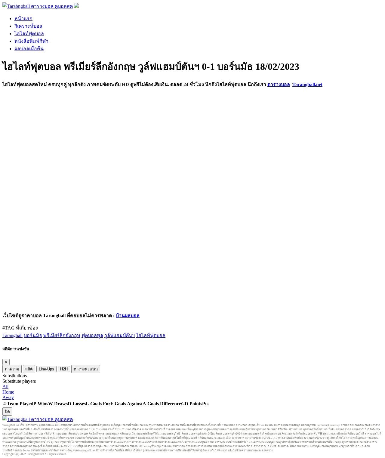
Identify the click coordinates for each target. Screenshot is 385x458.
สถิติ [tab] (29, 369)
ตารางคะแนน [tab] (86, 369)
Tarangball (12, 335)
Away (8, 397)
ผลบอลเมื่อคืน (29, 48)
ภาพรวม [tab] (12, 369)
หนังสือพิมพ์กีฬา (31, 41)
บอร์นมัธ (33, 335)
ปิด (7, 411)
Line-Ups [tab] (46, 369)
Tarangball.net (307, 84)
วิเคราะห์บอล (28, 26)
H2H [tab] (64, 369)
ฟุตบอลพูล (92, 335)
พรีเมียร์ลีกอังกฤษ (61, 335)
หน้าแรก (23, 18)
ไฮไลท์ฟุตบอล (29, 33)
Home (8, 392)
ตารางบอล (278, 84)
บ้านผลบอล (128, 315)
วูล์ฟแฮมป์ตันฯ (119, 335)
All (5, 386)
